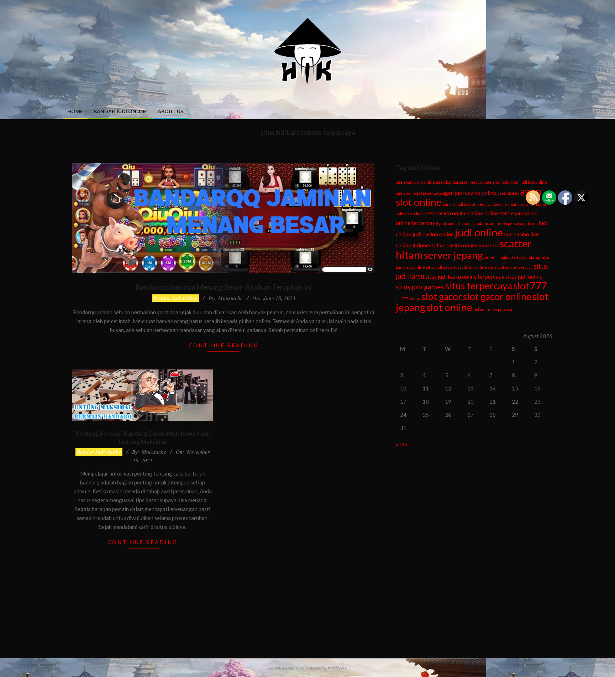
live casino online (457, 245)
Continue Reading (224, 345)
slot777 (530, 285)
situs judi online (523, 276)
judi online (479, 232)
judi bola (530, 223)
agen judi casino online (469, 192)
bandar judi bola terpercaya (467, 204)
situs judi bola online (469, 267)
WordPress (336, 668)
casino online (451, 213)
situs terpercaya (478, 286)
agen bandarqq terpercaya (460, 182)
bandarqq (501, 204)
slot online (449, 307)
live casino (516, 234)
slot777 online (408, 298)
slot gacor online (497, 296)
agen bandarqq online (415, 182)
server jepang (453, 255)
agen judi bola (497, 182)
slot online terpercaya (492, 309)
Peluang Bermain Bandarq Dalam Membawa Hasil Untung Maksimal (143, 437)
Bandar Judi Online (175, 297)
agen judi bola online (528, 182)
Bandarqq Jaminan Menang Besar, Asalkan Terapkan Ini (224, 287)
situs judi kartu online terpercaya (464, 276)
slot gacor (441, 296)
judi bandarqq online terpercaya (493, 223)
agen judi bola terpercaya (418, 193)
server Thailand (498, 257)
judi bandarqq (451, 223)
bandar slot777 (421, 213)
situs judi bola (438, 267)
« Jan (401, 444)
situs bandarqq (527, 257)
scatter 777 (489, 245)
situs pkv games (420, 287)
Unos (300, 668)
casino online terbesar (494, 213)
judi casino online (433, 234)
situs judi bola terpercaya (510, 267)
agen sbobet (508, 193)
